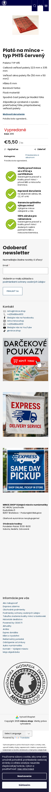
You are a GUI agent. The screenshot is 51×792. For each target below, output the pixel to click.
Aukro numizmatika (12, 645)
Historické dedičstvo (13, 619)
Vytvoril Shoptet (27, 717)
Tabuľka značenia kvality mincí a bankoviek (24, 616)
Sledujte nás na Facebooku (20, 317)
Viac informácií (25, 769)
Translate (24, 737)
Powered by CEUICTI (12, 622)
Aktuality (7, 626)
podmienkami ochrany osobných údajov (24, 281)
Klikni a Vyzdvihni (11, 635)
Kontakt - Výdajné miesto (15, 648)
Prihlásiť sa (13, 291)
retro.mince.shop (15, 320)
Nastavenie (24, 776)
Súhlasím (24, 785)
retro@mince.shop (16, 311)
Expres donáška (10, 632)
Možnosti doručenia (14, 114)
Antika (6, 629)
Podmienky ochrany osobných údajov (21, 613)
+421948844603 (15, 314)
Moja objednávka (11, 652)
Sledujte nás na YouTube (19, 327)
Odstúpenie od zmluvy (14, 642)
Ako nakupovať (10, 603)
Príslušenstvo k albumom (32, 156)
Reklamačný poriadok (13, 639)
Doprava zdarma (11, 606)
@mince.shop (14, 330)
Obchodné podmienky (14, 609)
